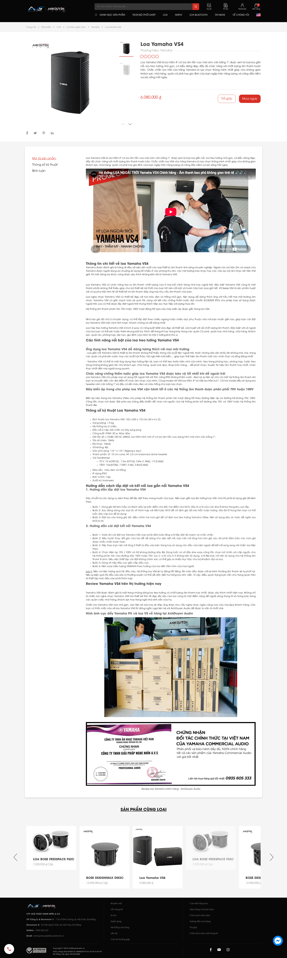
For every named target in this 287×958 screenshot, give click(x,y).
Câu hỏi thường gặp (120, 939)
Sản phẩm (46, 27)
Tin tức (114, 915)
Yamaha (95, 27)
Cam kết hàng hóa (199, 903)
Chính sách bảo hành (200, 915)
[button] (130, 124)
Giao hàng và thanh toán (202, 909)
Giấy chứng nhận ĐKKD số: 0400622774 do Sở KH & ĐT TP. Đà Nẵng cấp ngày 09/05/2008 (77, 953)
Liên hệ (114, 933)
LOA (59, 27)
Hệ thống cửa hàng (120, 927)
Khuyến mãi (116, 903)
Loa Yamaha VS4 (113, 27)
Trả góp (226, 98)
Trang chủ (31, 27)
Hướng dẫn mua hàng (200, 921)
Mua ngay (249, 98)
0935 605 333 (42, 930)
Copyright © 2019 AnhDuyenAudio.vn (69, 948)
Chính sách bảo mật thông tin (204, 933)
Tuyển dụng (116, 921)
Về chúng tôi (117, 909)
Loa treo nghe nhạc (76, 27)
